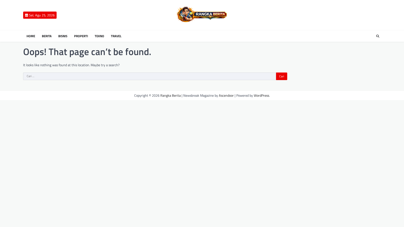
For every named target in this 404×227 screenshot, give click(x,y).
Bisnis (62, 36)
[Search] (378, 36)
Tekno (99, 36)
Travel (116, 36)
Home (31, 36)
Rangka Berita (170, 95)
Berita (47, 36)
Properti (81, 36)
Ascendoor (226, 95)
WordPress (261, 95)
